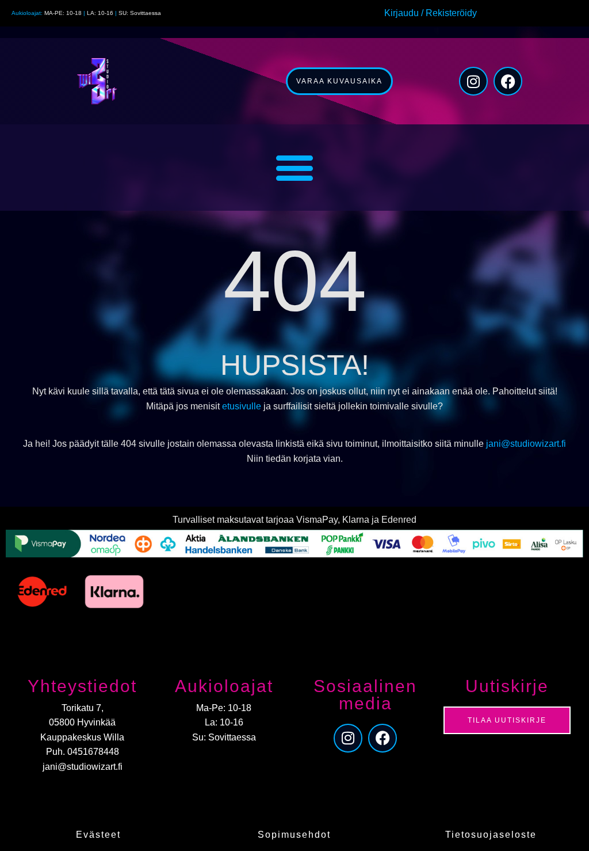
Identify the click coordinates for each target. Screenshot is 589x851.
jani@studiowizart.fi (526, 444)
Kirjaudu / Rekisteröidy (430, 13)
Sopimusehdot (294, 834)
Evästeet (98, 834)
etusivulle (241, 406)
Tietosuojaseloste (491, 834)
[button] (295, 168)
